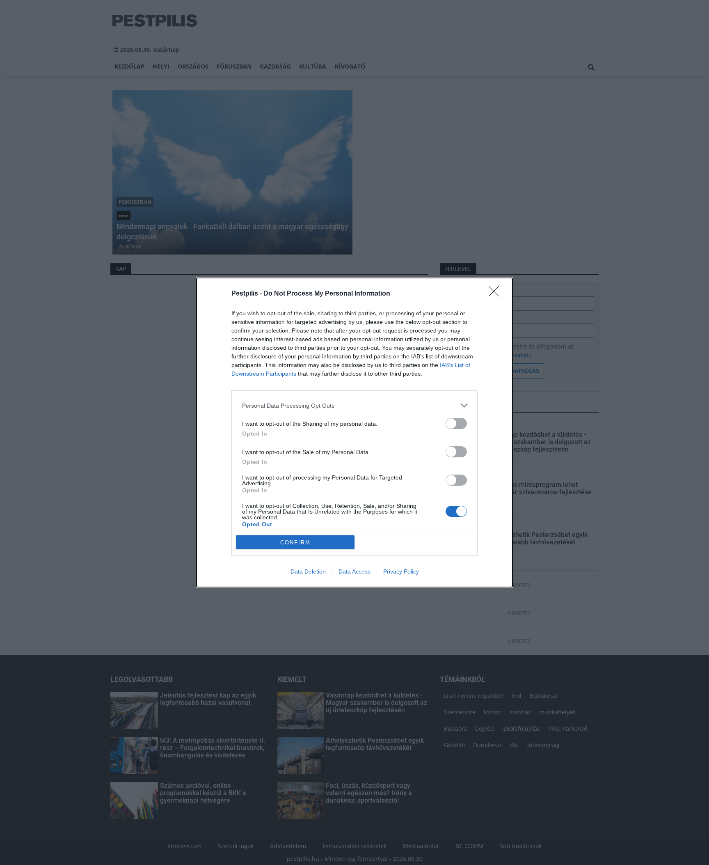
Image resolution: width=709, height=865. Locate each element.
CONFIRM (295, 542)
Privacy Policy (401, 571)
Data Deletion (308, 571)
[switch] (456, 423)
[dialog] (354, 432)
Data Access (354, 571)
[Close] (496, 294)
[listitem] (354, 405)
